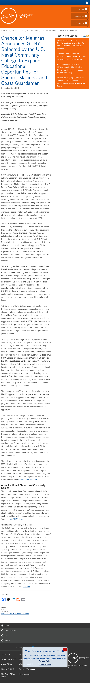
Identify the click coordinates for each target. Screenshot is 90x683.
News (21, 654)
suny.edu (26, 586)
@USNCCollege (16, 519)
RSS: (83, 35)
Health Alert (24, 674)
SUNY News (5, 31)
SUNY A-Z (7, 640)
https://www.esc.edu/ (28, 479)
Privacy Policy (45, 661)
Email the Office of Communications (15, 613)
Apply (81, 9)
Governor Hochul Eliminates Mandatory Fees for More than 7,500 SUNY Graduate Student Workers (71, 56)
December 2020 (32, 31)
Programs (80, 23)
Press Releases (18, 31)
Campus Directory (10, 630)
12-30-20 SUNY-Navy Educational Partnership (58, 31)
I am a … (7, 635)
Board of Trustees (27, 669)
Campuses (79, 16)
